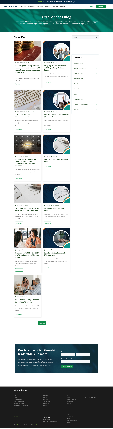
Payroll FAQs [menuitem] (69, 422)
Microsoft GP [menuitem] (70, 397)
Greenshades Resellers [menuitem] (90, 414)
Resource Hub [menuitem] (46, 419)
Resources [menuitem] (69, 409)
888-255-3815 (17, 412)
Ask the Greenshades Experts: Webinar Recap (56, 115)
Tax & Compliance (32, 111)
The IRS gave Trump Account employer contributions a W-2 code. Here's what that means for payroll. (27, 68)
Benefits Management (80, 68)
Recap (54, 62)
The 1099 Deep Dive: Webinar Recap (56, 160)
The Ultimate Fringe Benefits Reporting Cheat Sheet (27, 301)
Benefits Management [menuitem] (19, 401)
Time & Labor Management (81, 104)
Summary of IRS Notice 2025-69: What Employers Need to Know (27, 255)
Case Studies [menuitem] (70, 416)
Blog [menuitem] (68, 414)
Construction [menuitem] (46, 403)
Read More (19, 85)
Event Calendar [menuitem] (70, 412)
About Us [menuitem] (45, 409)
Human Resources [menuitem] (18, 399)
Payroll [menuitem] (15, 397)
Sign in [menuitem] (91, 6)
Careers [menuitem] (45, 414)
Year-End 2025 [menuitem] (46, 417)
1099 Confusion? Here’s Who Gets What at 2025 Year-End (27, 209)
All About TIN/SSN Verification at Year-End (25, 115)
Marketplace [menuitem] (87, 412)
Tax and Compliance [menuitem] (19, 403)
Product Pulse (77, 89)
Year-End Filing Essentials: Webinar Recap (55, 254)
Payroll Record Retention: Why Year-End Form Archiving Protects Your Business (26, 162)
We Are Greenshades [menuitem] (48, 412)
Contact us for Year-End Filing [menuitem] (50, 421)
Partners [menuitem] (87, 409)
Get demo (100, 6)
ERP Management (78, 73)
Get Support (17, 416)
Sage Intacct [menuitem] (70, 401)
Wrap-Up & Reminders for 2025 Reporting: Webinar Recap (55, 67)
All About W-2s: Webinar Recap (54, 209)
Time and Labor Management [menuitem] (21, 405)
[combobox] (87, 10)
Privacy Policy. (47, 365)
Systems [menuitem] (69, 395)
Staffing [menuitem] (45, 397)
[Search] (101, 10)
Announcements (78, 63)
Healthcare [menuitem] (45, 399)
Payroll (29, 62)
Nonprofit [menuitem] (45, 405)
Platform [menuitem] (16, 395)
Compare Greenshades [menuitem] (72, 420)
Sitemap (33, 424)
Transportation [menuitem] (47, 401)
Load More (42, 323)
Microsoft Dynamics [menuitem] (71, 399)
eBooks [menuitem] (68, 418)
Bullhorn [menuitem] (69, 403)
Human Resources (78, 78)
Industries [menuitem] (45, 395)
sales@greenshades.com (20, 414)
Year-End (26, 62)
